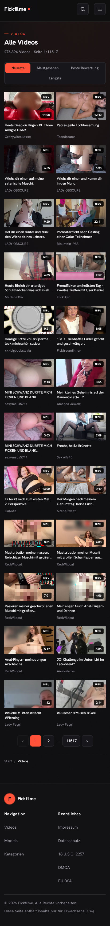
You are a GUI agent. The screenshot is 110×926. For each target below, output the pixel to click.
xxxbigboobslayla (18, 350)
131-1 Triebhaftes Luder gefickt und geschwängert (80, 341)
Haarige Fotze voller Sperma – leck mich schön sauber (27, 341)
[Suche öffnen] (83, 9)
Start (8, 761)
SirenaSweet (66, 511)
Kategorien (14, 854)
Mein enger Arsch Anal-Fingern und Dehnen (80, 608)
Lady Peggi (13, 724)
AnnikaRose (66, 671)
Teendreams (66, 136)
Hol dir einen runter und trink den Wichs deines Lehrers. (27, 234)
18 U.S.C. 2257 (71, 854)
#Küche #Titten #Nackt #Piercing (23, 715)
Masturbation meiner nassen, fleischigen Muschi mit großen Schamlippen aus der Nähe (27, 555)
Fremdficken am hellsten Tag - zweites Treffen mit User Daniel (80, 288)
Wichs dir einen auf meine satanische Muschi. (24, 181)
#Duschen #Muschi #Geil (76, 713)
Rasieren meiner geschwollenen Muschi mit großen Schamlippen (29, 608)
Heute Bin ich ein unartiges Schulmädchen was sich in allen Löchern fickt (29, 288)
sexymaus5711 (16, 404)
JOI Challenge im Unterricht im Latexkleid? (80, 662)
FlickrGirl (63, 297)
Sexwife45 (64, 457)
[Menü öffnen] (100, 9)
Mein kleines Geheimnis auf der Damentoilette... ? (80, 394)
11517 (71, 741)
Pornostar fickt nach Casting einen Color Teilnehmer (78, 234)
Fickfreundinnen (69, 350)
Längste (55, 78)
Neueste (18, 67)
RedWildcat (13, 564)
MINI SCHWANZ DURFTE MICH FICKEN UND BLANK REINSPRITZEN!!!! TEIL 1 (28, 448)
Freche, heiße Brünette (74, 445)
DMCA (64, 867)
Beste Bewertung (85, 67)
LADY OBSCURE (16, 190)
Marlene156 (14, 297)
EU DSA (65, 881)
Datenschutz (69, 840)
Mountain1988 (67, 243)
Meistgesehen (48, 67)
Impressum (68, 827)
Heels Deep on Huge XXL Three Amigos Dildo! (29, 127)
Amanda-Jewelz (69, 404)
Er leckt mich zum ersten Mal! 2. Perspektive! (27, 501)
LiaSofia (11, 511)
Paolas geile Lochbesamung (78, 125)
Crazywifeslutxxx (18, 136)
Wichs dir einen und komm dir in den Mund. (79, 181)
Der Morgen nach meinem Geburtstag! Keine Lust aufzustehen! (76, 501)
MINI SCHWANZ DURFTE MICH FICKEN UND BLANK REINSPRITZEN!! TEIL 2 (28, 394)
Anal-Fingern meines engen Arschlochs (25, 662)
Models (11, 840)
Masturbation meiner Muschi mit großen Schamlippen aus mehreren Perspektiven (78, 555)
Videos (10, 827)
